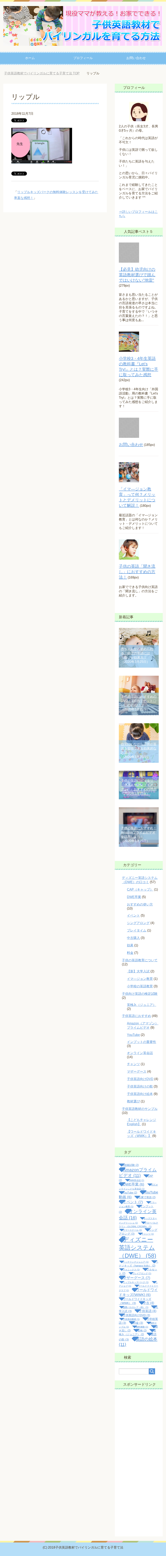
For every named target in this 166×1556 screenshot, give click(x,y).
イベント (133, 915)
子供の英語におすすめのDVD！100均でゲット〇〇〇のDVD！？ (138, 701)
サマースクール (132, 1230)
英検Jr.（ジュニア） (141, 1004)
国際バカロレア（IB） (135, 1307)
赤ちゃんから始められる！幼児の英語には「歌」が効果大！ (137, 653)
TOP (45, 73)
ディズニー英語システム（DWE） (137, 1247)
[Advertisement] (139, 1463)
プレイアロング (141, 1273)
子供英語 (147, 1311)
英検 (142, 1330)
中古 (148, 1303)
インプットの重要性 (141, 1042)
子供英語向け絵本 (140, 1094)
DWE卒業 (134, 897)
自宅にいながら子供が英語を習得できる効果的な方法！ (138, 748)
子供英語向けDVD (140, 1079)
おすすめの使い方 (140, 904)
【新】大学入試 (138, 971)
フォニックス (131, 1269)
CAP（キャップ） (140, 889)
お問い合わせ (136, 58)
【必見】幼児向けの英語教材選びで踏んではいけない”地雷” (137, 274)
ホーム (30, 58)
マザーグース (136, 1071)
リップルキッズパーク (136, 1282)
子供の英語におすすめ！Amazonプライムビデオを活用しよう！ (138, 832)
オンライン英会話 (140, 1053)
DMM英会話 (136, 1180)
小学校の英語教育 (140, 986)
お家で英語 (146, 1197)
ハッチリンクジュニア (136, 1262)
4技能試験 (131, 1165)
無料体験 (142, 1327)
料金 (130, 952)
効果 (130, 945)
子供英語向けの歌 (140, 1086)
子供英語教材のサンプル (139, 1109)
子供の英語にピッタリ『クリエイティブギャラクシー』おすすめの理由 (138, 785)
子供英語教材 (131, 1319)
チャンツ (133, 1064)
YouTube (133, 1035)
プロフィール (83, 58)
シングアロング (138, 923)
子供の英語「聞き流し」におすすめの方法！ (137, 571)
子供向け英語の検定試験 (139, 993)
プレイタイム (136, 930)
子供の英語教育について (139, 960)
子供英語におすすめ (136, 1016)
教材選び (133, 1101)
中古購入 (133, 938)
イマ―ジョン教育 (140, 978)
